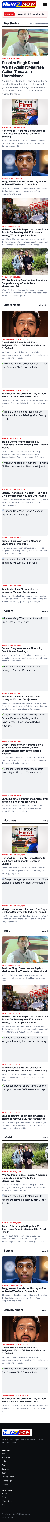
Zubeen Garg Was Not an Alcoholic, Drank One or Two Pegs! (22, 542)
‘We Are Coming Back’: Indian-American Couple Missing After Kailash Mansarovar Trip (24, 283)
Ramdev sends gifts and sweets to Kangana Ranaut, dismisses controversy (25, 1069)
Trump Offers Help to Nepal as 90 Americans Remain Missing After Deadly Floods (25, 444)
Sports (4, 1473)
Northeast (6, 1457)
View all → (43, 305)
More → (45, 611)
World (4, 1465)
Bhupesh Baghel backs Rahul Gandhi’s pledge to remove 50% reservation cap (23, 1117)
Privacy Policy (7, 1501)
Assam (4, 1453)
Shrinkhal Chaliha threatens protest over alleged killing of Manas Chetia (25, 800)
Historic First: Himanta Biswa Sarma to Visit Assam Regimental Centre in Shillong (23, 133)
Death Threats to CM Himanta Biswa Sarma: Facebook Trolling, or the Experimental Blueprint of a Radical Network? (22, 749)
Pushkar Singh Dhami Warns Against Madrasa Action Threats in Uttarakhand (31, 14)
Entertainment (8, 1477)
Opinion (5, 1484)
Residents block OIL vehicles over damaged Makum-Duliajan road (21, 590)
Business (5, 1469)
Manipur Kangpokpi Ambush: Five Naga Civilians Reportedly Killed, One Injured (24, 494)
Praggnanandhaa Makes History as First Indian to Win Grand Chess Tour (24, 183)
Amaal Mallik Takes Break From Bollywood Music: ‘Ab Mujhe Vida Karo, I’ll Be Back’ (23, 345)
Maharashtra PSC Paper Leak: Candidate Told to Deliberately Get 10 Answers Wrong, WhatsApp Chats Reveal (25, 232)
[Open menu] (44, 4)
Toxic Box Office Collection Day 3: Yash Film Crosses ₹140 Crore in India (24, 395)
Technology (7, 1481)
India (4, 1461)
